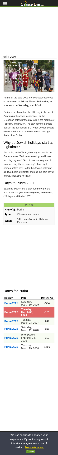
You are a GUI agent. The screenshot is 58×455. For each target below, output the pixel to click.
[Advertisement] (29, 30)
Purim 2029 (11, 338)
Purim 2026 (11, 312)
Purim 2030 (11, 347)
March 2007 (16, 62)
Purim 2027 (11, 321)
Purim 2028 (11, 328)
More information (34, 447)
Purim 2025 (11, 303)
